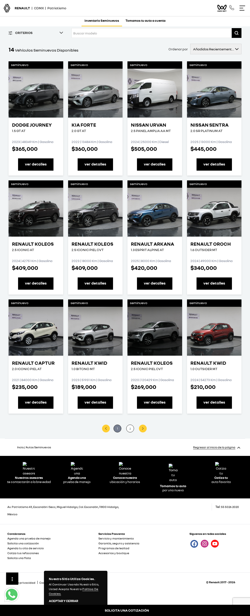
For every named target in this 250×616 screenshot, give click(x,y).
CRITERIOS (23, 33)
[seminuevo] (36, 93)
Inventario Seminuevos (101, 20)
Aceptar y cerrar (63, 601)
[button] (236, 33)
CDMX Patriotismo (40, 8)
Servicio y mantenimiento (116, 538)
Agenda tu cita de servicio (25, 548)
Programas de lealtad (113, 548)
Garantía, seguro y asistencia (118, 543)
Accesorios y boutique (113, 553)
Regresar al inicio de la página (214, 447)
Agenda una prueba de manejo (29, 538)
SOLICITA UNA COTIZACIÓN (127, 610)
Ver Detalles (36, 164)
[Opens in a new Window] (231, 8)
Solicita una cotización (23, 543)
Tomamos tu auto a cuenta (145, 20)
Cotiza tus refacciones (23, 553)
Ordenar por (178, 49)
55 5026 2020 (230, 507)
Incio (20, 447)
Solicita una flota (19, 558)
